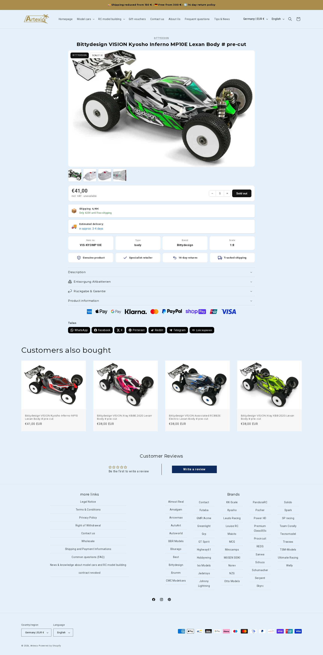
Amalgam (176, 509)
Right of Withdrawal (88, 525)
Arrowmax (176, 517)
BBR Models (176, 541)
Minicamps (232, 549)
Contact (204, 502)
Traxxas (288, 541)
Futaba (204, 510)
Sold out (241, 193)
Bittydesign (161, 38)
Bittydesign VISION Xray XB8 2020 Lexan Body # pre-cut (267, 417)
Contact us (88, 533)
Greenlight (204, 526)
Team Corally (288, 526)
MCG (232, 541)
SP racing (288, 517)
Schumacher (260, 570)
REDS (260, 546)
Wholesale (88, 541)
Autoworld (176, 533)
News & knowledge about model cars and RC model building (88, 564)
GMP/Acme (204, 517)
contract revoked (90, 572)
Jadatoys (204, 573)
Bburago (175, 549)
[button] (85, 19)
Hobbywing (204, 557)
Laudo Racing (232, 517)
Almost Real (176, 501)
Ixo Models (204, 565)
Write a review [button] (194, 469)
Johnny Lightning (204, 583)
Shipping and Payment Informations (88, 549)
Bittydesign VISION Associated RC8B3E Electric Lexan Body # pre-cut (195, 417)
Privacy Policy (88, 517)
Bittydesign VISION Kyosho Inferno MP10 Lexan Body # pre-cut (51, 417)
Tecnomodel (288, 533)
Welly (289, 565)
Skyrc (260, 585)
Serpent (260, 577)
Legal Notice (88, 501)
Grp (204, 533)
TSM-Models (288, 549)
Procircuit (260, 538)
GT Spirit (204, 541)
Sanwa (260, 554)
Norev (232, 565)
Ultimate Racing (288, 557)
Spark (288, 510)
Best (176, 556)
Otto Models (232, 581)
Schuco (260, 562)
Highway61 (204, 549)
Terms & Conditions (88, 509)
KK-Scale (232, 502)
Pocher (260, 510)
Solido (288, 502)
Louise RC (232, 526)
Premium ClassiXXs (260, 528)
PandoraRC (260, 502)
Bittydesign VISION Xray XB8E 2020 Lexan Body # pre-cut (124, 417)
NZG (232, 573)
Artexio (34, 646)
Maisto (232, 533)
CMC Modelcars (176, 580)
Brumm (176, 572)
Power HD (260, 517)
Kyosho (232, 510)
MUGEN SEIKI (232, 557)
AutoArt (176, 525)
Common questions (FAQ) (88, 556)
